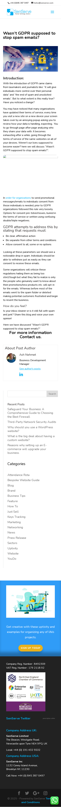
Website (13, 553)
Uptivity (12, 548)
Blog (10, 485)
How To (12, 506)
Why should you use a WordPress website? (30, 429)
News (11, 532)
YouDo (11, 559)
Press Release (16, 538)
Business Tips (16, 496)
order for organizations (18, 198)
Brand (11, 491)
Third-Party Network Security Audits (31, 422)
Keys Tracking (16, 517)
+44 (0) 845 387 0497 (31, 775)
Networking (15, 527)
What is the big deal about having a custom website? (30, 438)
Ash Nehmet (27, 355)
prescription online (49, 718)
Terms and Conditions (37, 800)
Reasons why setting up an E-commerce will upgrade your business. (27, 449)
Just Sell (13, 512)
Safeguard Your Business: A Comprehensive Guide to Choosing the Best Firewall (30, 413)
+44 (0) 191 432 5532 (26, 750)
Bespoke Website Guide (23, 480)
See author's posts (30, 369)
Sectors (12, 543)
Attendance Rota (18, 475)
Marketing (14, 522)
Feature (12, 501)
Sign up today (30, 648)
